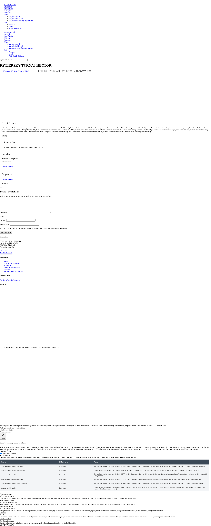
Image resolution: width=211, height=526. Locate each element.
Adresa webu (4, 224)
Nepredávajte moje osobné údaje (13, 428)
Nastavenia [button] (4, 430)
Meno (2, 216)
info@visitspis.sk (6, 251)
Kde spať (7, 11)
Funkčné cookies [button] (6, 494)
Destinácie (8, 7)
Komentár (4, 212)
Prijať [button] (11, 430)
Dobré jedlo (8, 9)
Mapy (6, 15)
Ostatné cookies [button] (5, 519)
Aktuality (12, 24)
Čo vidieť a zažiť (10, 5)
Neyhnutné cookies (9, 453)
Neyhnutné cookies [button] (6, 451)
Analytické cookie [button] (6, 506)
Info (5, 22)
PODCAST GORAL (16, 28)
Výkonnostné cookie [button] (7, 500)
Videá (11, 26)
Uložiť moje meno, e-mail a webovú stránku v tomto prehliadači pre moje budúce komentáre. (35, 228)
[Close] (1, 187)
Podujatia (7, 13)
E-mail (3, 220)
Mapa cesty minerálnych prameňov (21, 20)
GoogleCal (10, 166)
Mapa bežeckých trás (16, 18)
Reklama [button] (3, 513)
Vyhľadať (3, 60)
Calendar (4, 166)
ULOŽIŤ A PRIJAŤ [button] (7, 525)
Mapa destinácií (14, 16)
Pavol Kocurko (7, 179)
